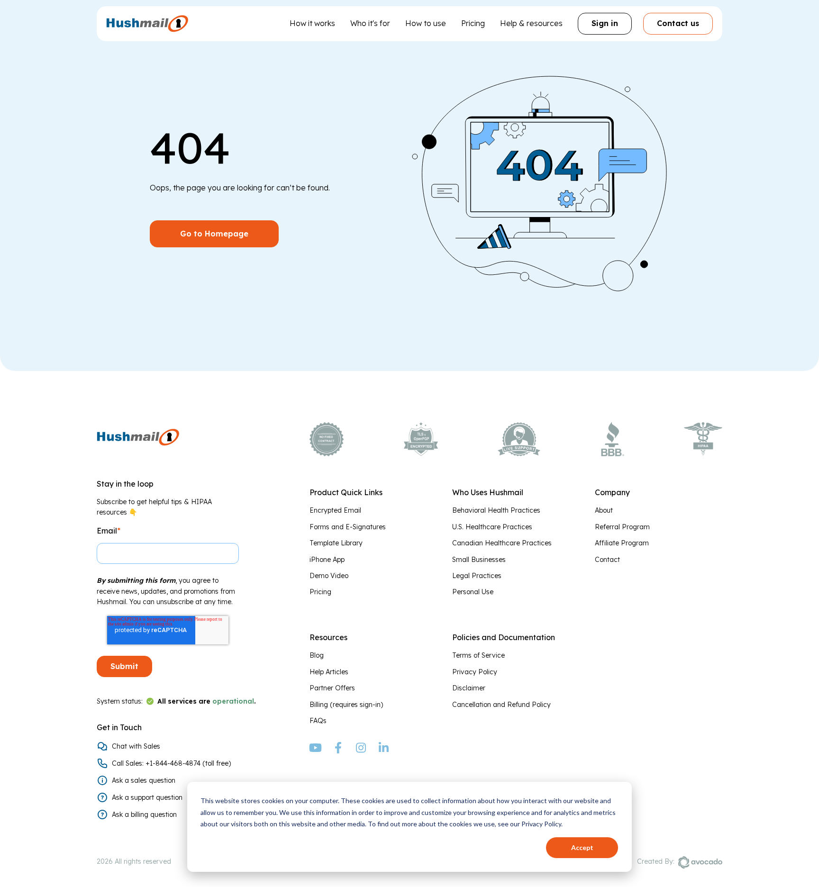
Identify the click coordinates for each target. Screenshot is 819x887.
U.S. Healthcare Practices (492, 527)
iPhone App (327, 559)
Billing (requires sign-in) (346, 704)
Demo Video (328, 575)
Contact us (678, 23)
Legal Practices (476, 575)
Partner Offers (332, 688)
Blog (316, 655)
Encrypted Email (335, 510)
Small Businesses (479, 559)
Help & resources (531, 23)
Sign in (605, 23)
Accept (582, 847)
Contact (607, 559)
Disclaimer (468, 688)
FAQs (318, 720)
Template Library (336, 543)
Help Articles (328, 672)
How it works (312, 23)
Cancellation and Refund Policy (501, 704)
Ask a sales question (143, 780)
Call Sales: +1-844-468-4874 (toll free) (171, 763)
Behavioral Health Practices (496, 510)
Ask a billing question (144, 814)
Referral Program (622, 527)
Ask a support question (147, 797)
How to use (425, 23)
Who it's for (370, 23)
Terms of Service (478, 655)
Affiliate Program (622, 543)
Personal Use (472, 592)
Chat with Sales (136, 746)
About (604, 510)
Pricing (473, 23)
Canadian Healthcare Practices (502, 543)
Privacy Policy (474, 672)
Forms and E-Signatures (347, 527)
